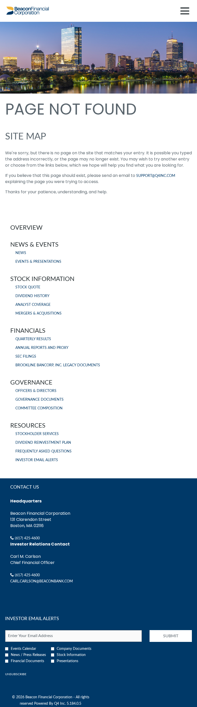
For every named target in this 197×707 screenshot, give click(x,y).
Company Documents (74, 649)
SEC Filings (25, 356)
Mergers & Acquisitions (38, 313)
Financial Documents (27, 661)
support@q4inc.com (155, 176)
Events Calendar (23, 649)
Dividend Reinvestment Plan (43, 443)
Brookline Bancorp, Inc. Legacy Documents (57, 365)
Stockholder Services (37, 434)
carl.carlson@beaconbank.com (41, 581)
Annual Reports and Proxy (41, 348)
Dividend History (32, 296)
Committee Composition (39, 408)
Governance (31, 383)
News (20, 253)
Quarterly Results (33, 339)
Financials (27, 331)
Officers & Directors (35, 391)
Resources (27, 426)
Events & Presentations (38, 262)
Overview (26, 228)
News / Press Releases (28, 655)
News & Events (34, 245)
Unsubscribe (15, 674)
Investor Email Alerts (36, 460)
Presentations (67, 661)
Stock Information (42, 279)
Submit (170, 636)
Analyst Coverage (33, 305)
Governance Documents (39, 399)
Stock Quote (27, 287)
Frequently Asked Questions (43, 451)
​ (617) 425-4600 (27, 538)
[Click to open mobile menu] (185, 11)
